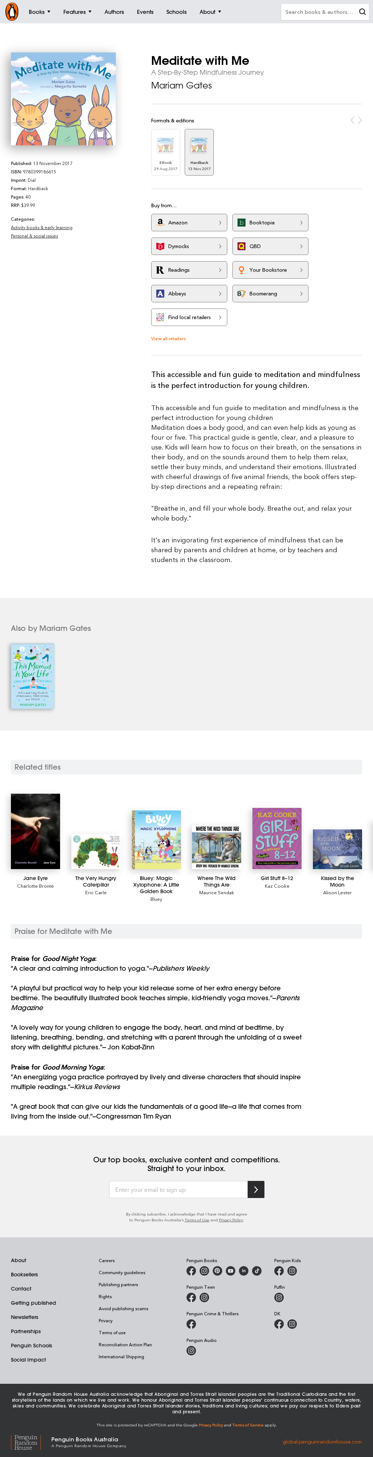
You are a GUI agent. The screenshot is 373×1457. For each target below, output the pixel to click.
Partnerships (26, 1331)
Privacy (106, 1320)
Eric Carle (96, 892)
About (18, 1260)
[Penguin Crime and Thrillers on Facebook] (191, 1324)
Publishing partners (118, 1284)
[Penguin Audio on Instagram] (191, 1350)
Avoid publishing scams (123, 1308)
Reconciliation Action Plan (125, 1344)
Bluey (156, 898)
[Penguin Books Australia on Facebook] (191, 1271)
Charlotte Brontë (35, 885)
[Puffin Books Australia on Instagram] (279, 1297)
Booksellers (24, 1274)
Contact (21, 1288)
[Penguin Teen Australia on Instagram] (204, 1297)
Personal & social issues (34, 235)
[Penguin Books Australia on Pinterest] (217, 1271)
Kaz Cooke (277, 885)
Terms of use (112, 1332)
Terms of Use (197, 1220)
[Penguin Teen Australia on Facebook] (191, 1297)
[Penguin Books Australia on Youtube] (230, 1271)
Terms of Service (248, 1425)
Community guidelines (122, 1272)
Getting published (33, 1303)
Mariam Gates (181, 85)
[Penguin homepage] (12, 12)
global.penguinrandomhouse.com (322, 1441)
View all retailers (168, 338)
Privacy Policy (231, 1220)
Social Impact (28, 1359)
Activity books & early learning (41, 227)
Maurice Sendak (216, 892)
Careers (107, 1260)
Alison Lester (337, 892)
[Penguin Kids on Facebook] (279, 1271)
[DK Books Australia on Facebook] (279, 1324)
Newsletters (24, 1317)
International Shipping (121, 1356)
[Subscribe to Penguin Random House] (256, 1189)
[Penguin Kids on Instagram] (292, 1271)
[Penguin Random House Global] (31, 1441)
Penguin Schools (31, 1345)
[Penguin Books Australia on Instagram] (204, 1271)
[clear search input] (362, 12)
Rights (105, 1296)
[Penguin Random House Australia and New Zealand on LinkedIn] (243, 1271)
